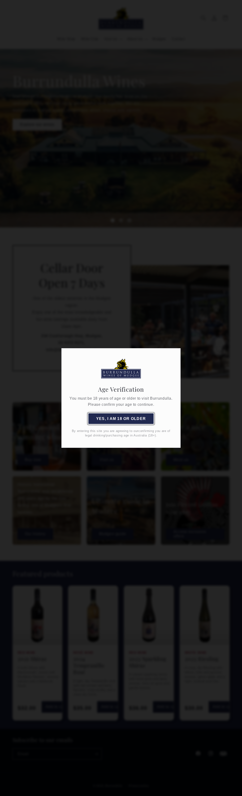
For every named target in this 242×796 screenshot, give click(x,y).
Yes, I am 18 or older (121, 419)
